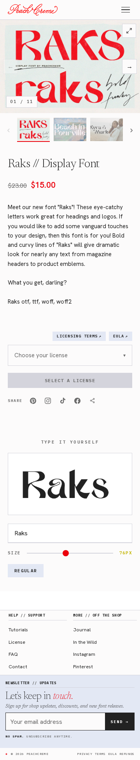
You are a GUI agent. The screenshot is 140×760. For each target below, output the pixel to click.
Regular (25, 570)
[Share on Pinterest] (33, 400)
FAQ (13, 654)
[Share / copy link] (92, 400)
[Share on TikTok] (62, 400)
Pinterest (83, 666)
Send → (119, 721)
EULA (112, 754)
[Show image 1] (33, 130)
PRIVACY (84, 754)
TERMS (100, 754)
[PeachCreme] (33, 10)
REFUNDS (127, 754)
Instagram (84, 654)
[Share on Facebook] (77, 400)
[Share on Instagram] (47, 400)
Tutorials (18, 629)
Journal (82, 629)
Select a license (70, 380)
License (17, 642)
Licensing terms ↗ (79, 336)
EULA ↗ (120, 336)
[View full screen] (129, 31)
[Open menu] (125, 10)
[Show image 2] (70, 130)
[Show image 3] (106, 130)
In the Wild (85, 642)
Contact (18, 666)
